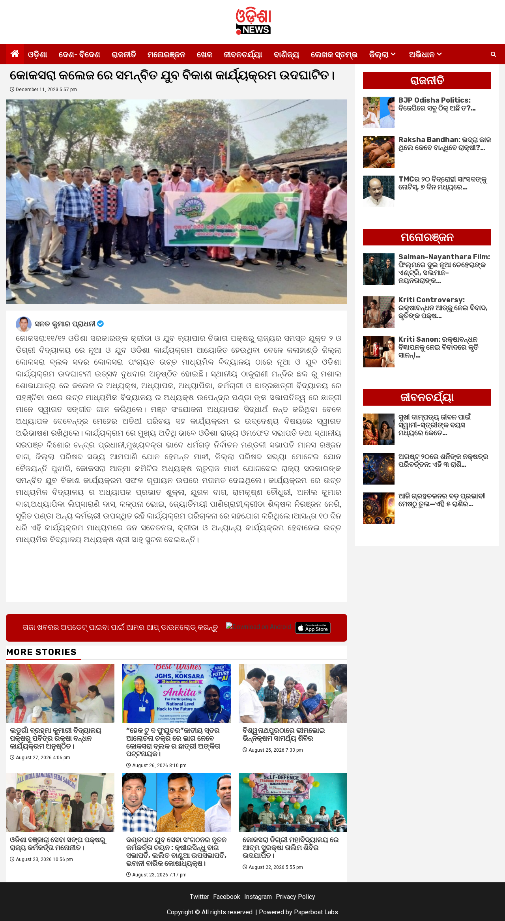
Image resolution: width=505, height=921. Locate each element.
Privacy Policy (295, 896)
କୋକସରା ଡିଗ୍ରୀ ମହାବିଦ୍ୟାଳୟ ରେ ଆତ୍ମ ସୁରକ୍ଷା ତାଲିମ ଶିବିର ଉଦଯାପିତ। (291, 847)
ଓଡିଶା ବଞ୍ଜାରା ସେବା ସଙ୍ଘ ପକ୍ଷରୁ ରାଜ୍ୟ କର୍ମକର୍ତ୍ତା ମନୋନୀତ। (57, 843)
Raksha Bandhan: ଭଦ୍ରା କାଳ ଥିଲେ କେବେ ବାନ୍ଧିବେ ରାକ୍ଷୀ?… (444, 143)
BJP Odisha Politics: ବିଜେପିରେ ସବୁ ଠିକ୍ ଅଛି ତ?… (437, 104)
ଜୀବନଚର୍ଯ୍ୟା (243, 54)
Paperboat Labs (316, 912)
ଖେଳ (204, 54)
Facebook (226, 896)
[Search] (493, 54)
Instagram (258, 896)
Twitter (199, 896)
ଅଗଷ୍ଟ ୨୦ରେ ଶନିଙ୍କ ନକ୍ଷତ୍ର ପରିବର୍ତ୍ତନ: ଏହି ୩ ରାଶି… (443, 460)
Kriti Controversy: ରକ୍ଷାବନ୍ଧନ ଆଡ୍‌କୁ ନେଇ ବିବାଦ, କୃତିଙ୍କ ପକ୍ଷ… (443, 308)
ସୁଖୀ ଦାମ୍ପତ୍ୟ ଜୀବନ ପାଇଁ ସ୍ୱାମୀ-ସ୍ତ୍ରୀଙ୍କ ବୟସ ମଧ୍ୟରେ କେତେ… (434, 425)
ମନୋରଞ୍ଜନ (166, 54)
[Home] (15, 54)
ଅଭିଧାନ (422, 54)
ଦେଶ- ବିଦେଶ (79, 54)
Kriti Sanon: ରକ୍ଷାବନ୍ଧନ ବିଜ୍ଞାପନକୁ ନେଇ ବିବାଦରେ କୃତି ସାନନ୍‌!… (438, 347)
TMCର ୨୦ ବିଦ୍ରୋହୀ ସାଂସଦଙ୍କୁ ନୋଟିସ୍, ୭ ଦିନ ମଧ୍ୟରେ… (442, 183)
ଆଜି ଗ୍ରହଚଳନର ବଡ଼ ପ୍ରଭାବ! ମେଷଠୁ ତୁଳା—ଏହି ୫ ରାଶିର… (441, 500)
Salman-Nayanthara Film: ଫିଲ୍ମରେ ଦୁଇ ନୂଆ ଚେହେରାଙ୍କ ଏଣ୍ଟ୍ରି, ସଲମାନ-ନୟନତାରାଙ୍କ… (444, 269)
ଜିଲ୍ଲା (379, 54)
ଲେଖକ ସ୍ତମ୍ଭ (334, 54)
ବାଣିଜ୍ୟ (286, 54)
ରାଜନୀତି (124, 54)
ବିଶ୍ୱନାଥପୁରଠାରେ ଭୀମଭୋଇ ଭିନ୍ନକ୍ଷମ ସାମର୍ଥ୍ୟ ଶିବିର (284, 734)
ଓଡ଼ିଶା (37, 54)
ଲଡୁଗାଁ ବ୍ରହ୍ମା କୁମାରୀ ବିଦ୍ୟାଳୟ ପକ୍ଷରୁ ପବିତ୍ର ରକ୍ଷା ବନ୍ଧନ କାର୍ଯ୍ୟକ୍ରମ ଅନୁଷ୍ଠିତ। (55, 738)
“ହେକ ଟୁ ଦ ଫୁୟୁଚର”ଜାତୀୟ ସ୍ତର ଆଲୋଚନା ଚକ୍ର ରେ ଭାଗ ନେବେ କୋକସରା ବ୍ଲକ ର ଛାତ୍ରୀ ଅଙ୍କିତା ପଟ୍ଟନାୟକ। (173, 742)
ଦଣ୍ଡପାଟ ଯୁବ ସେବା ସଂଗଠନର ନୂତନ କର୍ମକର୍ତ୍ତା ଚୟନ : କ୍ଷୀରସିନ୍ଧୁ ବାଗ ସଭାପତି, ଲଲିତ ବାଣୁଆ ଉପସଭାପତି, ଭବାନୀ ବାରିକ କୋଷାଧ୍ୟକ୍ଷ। (176, 851)
